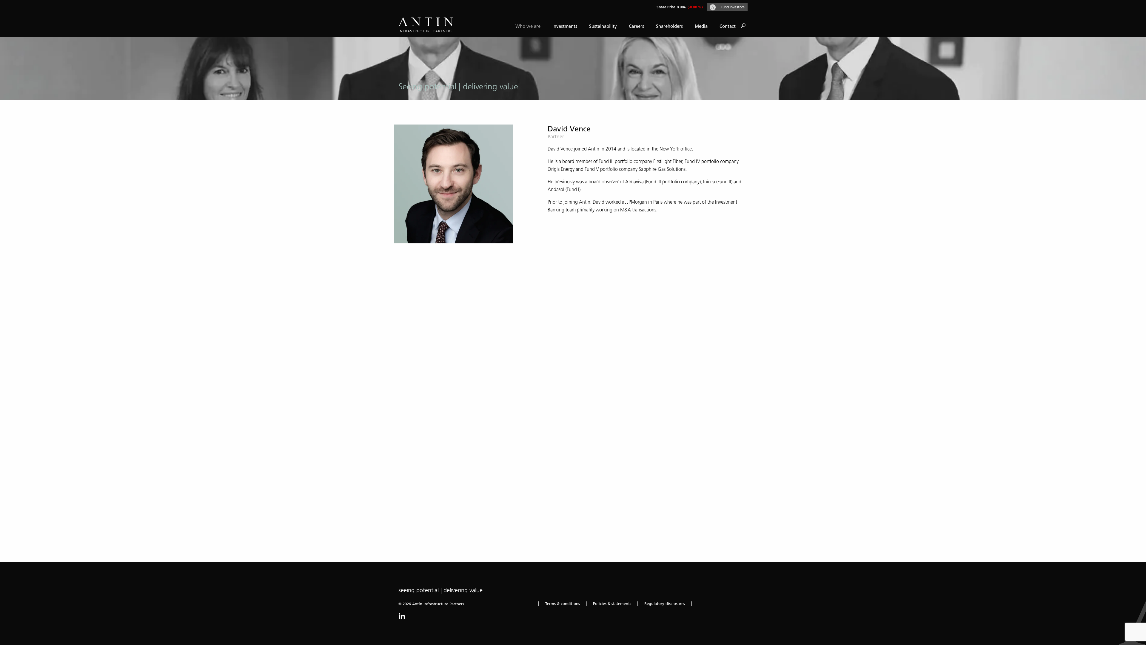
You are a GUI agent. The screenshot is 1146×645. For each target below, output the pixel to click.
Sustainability (603, 26)
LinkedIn (402, 616)
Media (701, 26)
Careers (636, 26)
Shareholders (669, 26)
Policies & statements (612, 603)
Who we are (527, 26)
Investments (564, 26)
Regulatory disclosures (664, 603)
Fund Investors (733, 7)
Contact (728, 26)
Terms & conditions (562, 603)
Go (743, 26)
